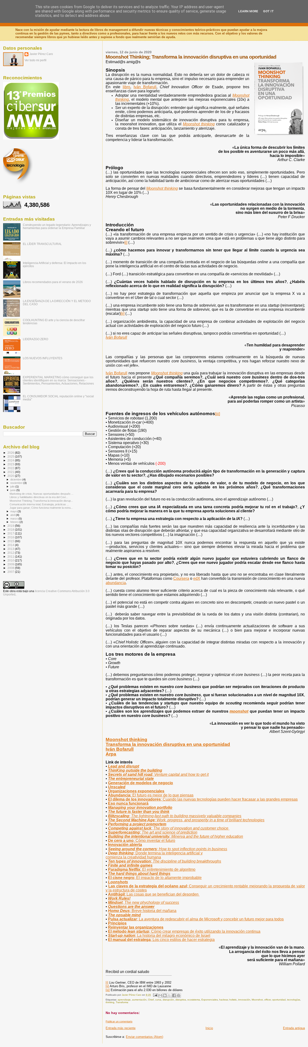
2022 (11, 468)
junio (13, 490)
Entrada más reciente (120, 1028)
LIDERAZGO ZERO (35, 339)
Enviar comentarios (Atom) (144, 1037)
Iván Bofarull (116, 373)
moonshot (239, 711)
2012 (11, 552)
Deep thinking (155, 853)
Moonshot (257, 999)
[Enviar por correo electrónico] (160, 995)
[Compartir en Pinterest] (178, 995)
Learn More (248, 11)
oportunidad (279, 999)
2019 (11, 525)
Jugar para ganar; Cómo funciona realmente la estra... (41, 507)
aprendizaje (124, 999)
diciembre (16, 479)
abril (13, 514)
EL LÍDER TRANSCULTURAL (42, 243)
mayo (14, 511)
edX (196, 578)
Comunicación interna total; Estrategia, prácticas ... (39, 504)
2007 (11, 571)
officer (267, 999)
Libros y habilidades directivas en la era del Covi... (39, 497)
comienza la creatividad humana (133, 857)
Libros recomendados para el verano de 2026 (53, 282)
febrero (14, 521)
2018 (11, 529)
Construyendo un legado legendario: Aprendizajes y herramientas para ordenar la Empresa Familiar (57, 226)
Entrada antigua (294, 1028)
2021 (11, 471)
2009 (11, 564)
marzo (14, 518)
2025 (11, 456)
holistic (233, 999)
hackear (223, 999)
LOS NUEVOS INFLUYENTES (42, 358)
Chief (151, 999)
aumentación (139, 999)
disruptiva (180, 999)
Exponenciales (209, 999)
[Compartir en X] (169, 995)
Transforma (122, 1002)
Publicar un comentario (119, 1021)
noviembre (16, 482)
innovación (244, 999)
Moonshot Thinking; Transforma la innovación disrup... (41, 500)
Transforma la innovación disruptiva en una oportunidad (168, 744)
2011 (11, 556)
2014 (11, 545)
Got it (268, 11)
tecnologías (293, 999)
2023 (11, 464)
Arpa (111, 754)
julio (12, 486)
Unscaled (116, 787)
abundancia (116, 583)
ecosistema (193, 999)
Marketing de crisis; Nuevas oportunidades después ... (41, 493)
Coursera (181, 578)
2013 (11, 548)
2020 (11, 475)
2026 (11, 452)
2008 (11, 567)
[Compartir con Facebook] (174, 995)
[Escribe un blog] (164, 995)
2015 (11, 541)
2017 (11, 533)
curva (158, 999)
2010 (11, 560)
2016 (11, 537)
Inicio (209, 1028)
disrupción (168, 999)
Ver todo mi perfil (35, 60)
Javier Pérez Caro (41, 54)
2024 (11, 460)
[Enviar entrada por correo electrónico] (155, 994)
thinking (126, 739)
